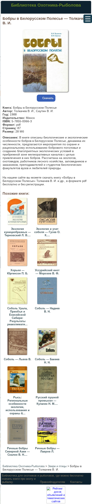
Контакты (76, 482)
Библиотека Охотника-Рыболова (46, 5)
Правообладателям (52, 482)
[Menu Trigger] (87, 18)
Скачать (47, 98)
